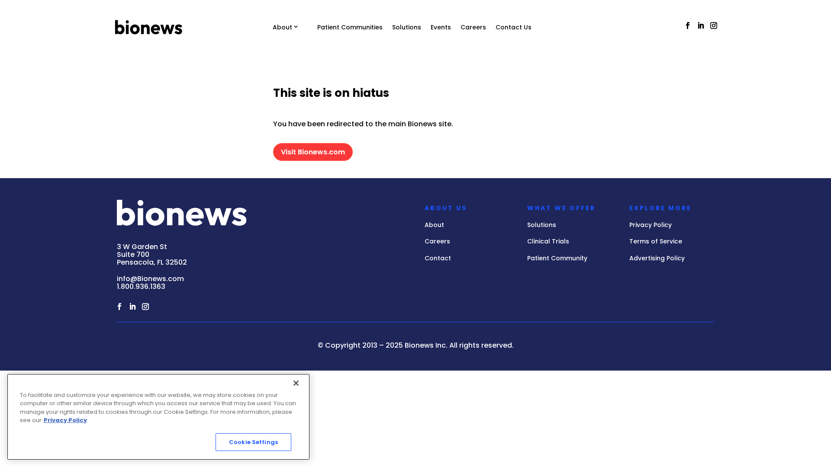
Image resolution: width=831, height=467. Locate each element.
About (282, 27)
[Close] (296, 383)
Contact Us (513, 27)
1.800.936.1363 (141, 286)
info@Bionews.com (150, 279)
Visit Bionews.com (313, 152)
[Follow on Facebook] (688, 25)
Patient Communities (350, 27)
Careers (473, 27)
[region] (158, 417)
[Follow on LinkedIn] (701, 25)
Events (441, 27)
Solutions (406, 27)
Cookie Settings (253, 442)
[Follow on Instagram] (714, 25)
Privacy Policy (65, 420)
